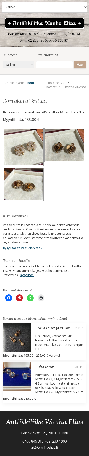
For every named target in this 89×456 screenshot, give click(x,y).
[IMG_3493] (23, 148)
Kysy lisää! (27, 275)
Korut (31, 83)
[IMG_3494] (65, 148)
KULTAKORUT (44, 366)
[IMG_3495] (23, 185)
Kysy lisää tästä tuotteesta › (22, 248)
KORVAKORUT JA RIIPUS (53, 327)
